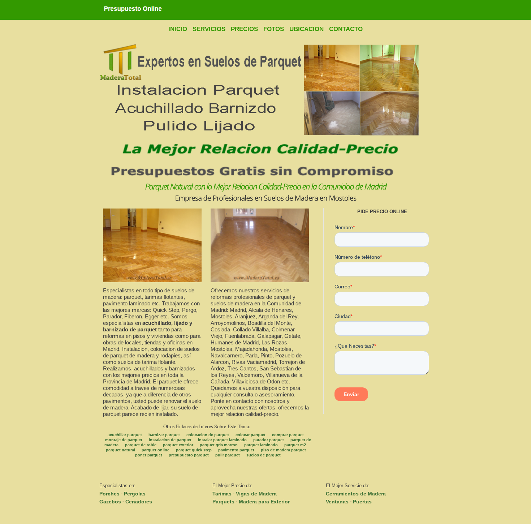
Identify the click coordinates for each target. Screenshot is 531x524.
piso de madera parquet (283, 450)
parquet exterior (178, 445)
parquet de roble (140, 445)
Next (428, 110)
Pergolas (135, 494)
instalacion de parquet (170, 440)
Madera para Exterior (264, 501)
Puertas (362, 501)
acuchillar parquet (125, 435)
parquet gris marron (219, 445)
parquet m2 (295, 445)
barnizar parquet (164, 435)
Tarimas (222, 494)
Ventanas (337, 501)
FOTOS (273, 29)
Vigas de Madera (256, 494)
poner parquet (148, 455)
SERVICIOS (209, 29)
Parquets (223, 501)
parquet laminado (261, 445)
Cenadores (138, 501)
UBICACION (306, 29)
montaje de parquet (123, 440)
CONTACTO (346, 29)
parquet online (155, 450)
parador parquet (268, 440)
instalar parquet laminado (222, 440)
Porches (109, 494)
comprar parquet (288, 435)
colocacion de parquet (207, 435)
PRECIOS (244, 29)
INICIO (177, 29)
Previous (102, 110)
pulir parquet (227, 455)
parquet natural (120, 450)
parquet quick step (194, 450)
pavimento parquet (236, 450)
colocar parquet (251, 435)
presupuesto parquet (189, 455)
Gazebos (110, 501)
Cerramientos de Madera (356, 494)
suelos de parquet (263, 455)
